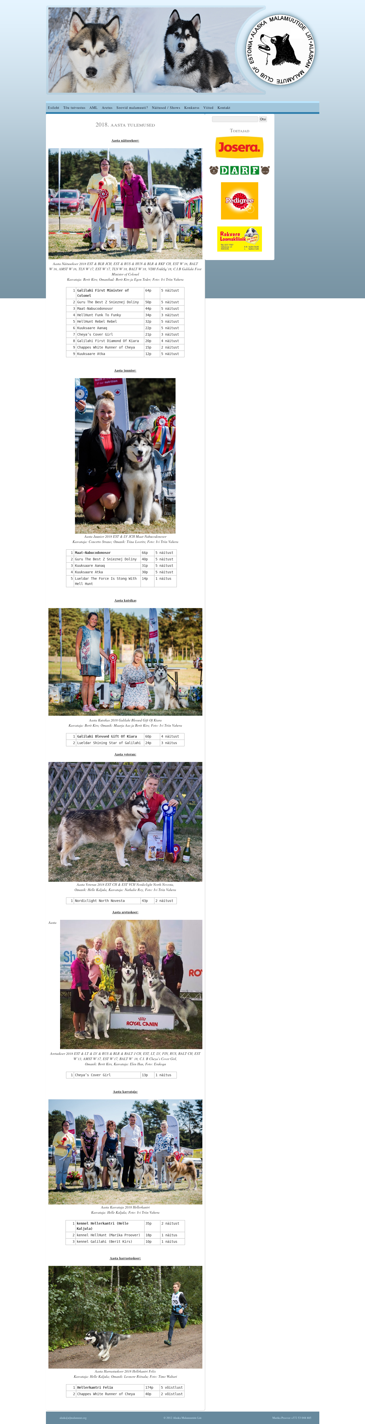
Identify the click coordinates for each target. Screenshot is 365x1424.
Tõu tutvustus (74, 107)
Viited (208, 107)
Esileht (53, 107)
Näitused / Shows (166, 107)
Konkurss (191, 107)
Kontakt (224, 107)
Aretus (107, 107)
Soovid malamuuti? (132, 107)
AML (93, 107)
